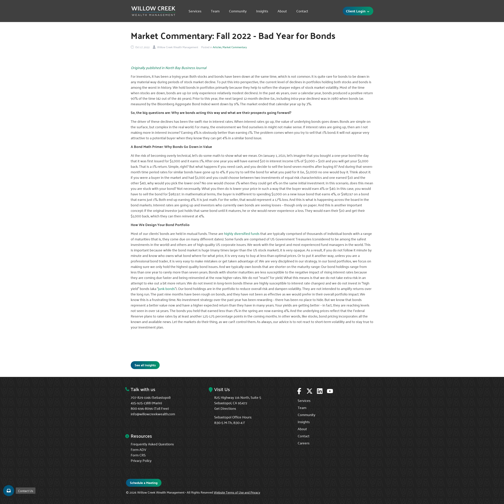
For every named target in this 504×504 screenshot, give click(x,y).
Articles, (217, 47)
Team (215, 11)
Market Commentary (234, 47)
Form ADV (138, 449)
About (282, 11)
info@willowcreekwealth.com (153, 414)
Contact (302, 11)
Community (238, 11)
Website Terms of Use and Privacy (237, 492)
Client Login (356, 11)
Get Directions (225, 408)
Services (195, 11)
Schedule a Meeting (144, 483)
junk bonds (166, 288)
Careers (303, 443)
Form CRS (138, 455)
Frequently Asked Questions (152, 444)
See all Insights (145, 365)
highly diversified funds (241, 233)
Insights (262, 11)
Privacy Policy (141, 460)
